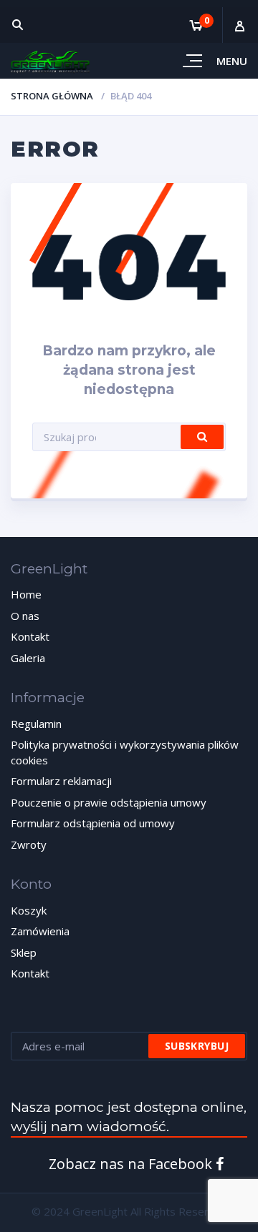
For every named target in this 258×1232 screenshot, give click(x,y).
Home (26, 594)
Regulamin (36, 723)
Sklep (24, 952)
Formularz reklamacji (61, 781)
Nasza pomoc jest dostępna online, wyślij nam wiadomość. (129, 1117)
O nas (25, 615)
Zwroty (29, 844)
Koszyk (29, 910)
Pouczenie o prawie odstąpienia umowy (108, 802)
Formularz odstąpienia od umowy (93, 823)
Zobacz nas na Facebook (132, 1163)
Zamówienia (40, 931)
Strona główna (52, 95)
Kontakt (30, 636)
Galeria (28, 658)
